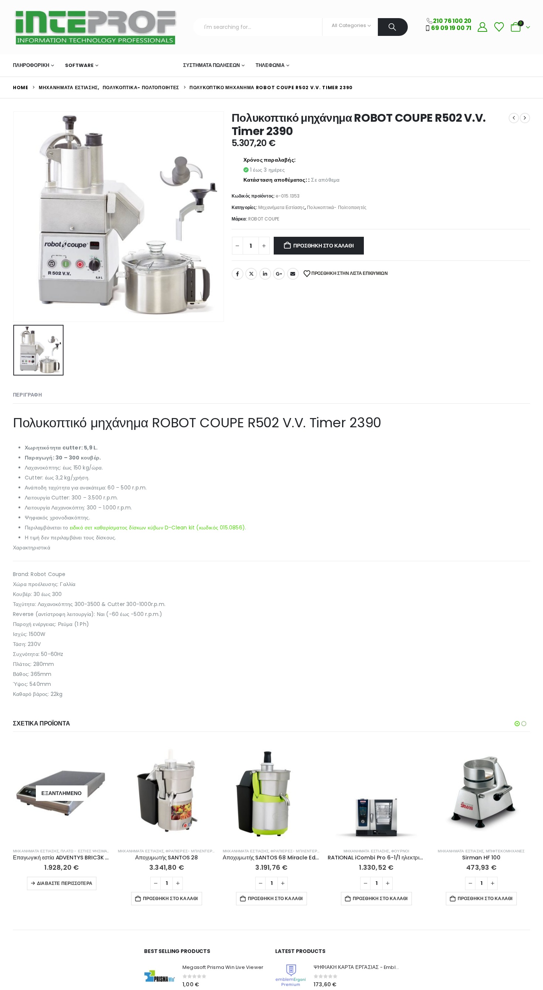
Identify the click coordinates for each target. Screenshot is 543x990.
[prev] (514, 118)
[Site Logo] (95, 27)
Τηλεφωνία (270, 65)
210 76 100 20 (452, 21)
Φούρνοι (400, 851)
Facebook (237, 274)
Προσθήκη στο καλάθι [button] (170, 898)
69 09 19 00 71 (451, 28)
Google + (279, 274)
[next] (525, 118)
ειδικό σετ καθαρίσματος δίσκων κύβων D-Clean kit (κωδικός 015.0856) (157, 527)
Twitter (251, 274)
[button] (517, 723)
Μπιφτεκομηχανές (505, 851)
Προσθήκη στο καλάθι (323, 245)
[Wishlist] (499, 27)
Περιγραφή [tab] (27, 394)
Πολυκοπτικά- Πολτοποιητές (336, 207)
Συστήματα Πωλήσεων (211, 65)
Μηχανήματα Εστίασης (138, 65)
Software (79, 65)
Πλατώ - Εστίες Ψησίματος (88, 851)
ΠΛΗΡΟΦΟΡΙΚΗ (31, 65)
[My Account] (482, 27)
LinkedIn (265, 274)
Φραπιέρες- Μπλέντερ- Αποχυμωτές (203, 851)
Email (293, 274)
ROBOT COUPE (263, 219)
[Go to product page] (166, 793)
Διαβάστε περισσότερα (64, 883)
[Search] (393, 27)
